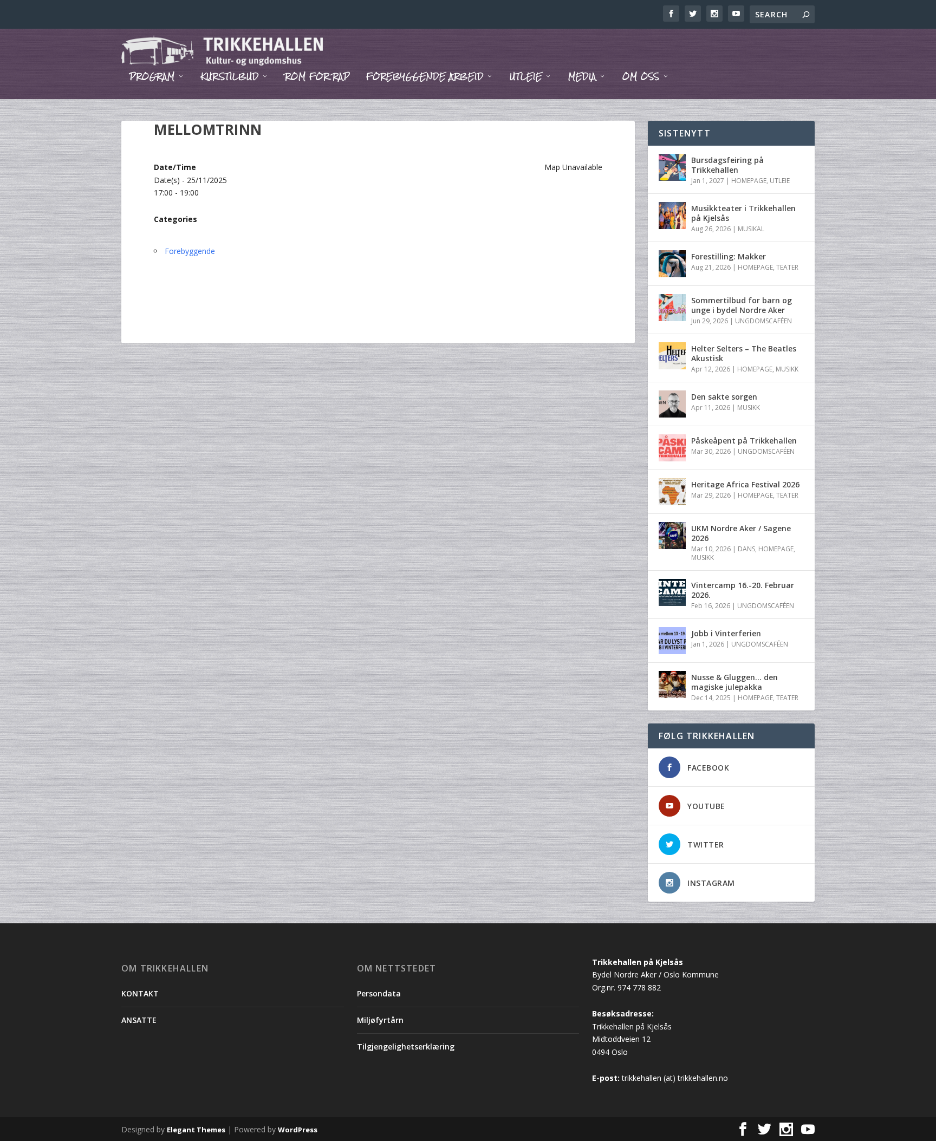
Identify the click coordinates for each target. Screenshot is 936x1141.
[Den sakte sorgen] (672, 404)
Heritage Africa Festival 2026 (745, 484)
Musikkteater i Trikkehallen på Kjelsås (743, 213)
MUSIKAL (751, 228)
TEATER (787, 267)
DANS (746, 548)
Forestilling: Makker (728, 256)
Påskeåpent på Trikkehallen (744, 440)
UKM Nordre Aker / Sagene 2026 (741, 533)
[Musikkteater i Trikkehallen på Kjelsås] (672, 215)
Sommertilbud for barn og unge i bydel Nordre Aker (741, 305)
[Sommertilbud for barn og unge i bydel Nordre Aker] (672, 307)
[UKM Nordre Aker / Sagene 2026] (672, 535)
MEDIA (582, 78)
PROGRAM (152, 78)
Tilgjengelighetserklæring (405, 1046)
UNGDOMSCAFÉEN (763, 320)
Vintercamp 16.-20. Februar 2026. (742, 590)
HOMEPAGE (748, 180)
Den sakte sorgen (724, 397)
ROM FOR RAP (317, 78)
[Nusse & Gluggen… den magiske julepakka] (672, 684)
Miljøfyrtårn (380, 1020)
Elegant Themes (196, 1130)
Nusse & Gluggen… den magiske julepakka (734, 682)
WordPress (297, 1130)
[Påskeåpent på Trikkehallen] (672, 447)
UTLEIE (526, 78)
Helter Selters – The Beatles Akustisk (743, 353)
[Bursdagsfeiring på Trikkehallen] (672, 167)
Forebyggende (190, 251)
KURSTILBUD (230, 78)
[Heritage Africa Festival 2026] (672, 491)
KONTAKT (140, 993)
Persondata (379, 993)
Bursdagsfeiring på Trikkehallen (727, 165)
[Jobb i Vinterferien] (672, 640)
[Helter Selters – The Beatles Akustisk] (672, 355)
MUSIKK (787, 369)
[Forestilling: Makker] (672, 263)
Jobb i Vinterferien (726, 633)
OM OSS (641, 78)
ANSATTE (139, 1020)
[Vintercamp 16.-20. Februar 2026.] (672, 592)
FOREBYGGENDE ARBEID (425, 78)
